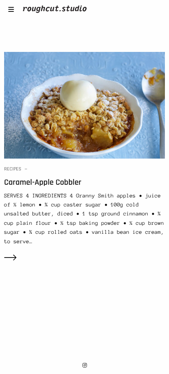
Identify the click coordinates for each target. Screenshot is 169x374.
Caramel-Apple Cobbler (42, 182)
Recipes (12, 169)
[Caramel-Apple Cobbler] (84, 104)
